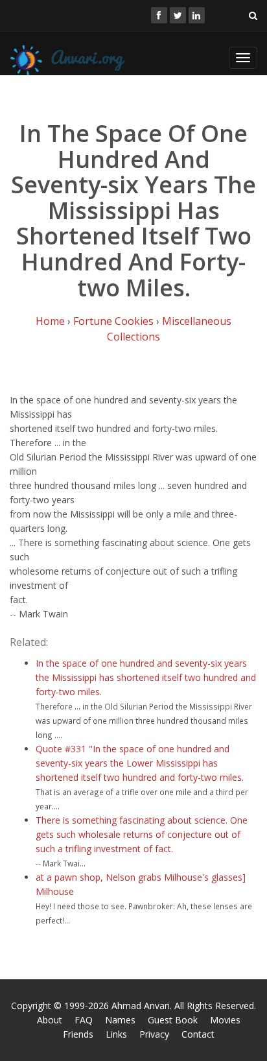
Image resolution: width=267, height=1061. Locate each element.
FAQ (84, 1020)
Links (116, 1034)
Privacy (154, 1034)
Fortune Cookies (113, 321)
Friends (78, 1034)
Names (120, 1020)
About (49, 1020)
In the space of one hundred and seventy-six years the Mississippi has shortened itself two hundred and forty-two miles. (146, 677)
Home (50, 321)
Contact (198, 1034)
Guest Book (173, 1020)
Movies (225, 1020)
